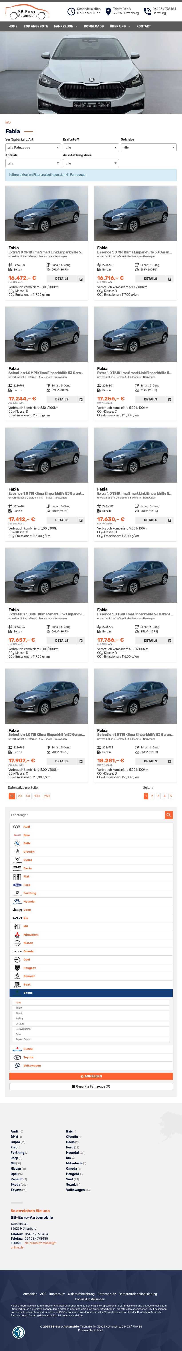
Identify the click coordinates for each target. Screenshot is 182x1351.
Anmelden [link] (93, 1076)
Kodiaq (19, 1018)
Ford (26, 884)
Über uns (118, 26)
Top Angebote (36, 26)
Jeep (27, 909)
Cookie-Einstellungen (90, 1299)
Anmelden (30, 1294)
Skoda (28, 992)
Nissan (28, 943)
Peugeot (29, 967)
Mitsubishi (31, 934)
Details (61, 279)
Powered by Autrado (91, 1330)
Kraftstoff (71, 139)
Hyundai (29, 901)
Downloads (94, 26)
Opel (26, 959)
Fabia (19, 1002)
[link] (81, 278)
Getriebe (127, 139)
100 (37, 796)
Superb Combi (23, 1039)
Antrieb (11, 155)
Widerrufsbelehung (81, 1294)
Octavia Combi (23, 1029)
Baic (26, 835)
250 (47, 796)
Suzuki (28, 1049)
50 (28, 796)
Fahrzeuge (63, 26)
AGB (43, 1294)
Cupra (27, 860)
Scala (19, 1034)
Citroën (28, 851)
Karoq (19, 1013)
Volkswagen (32, 1065)
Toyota (28, 1057)
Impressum (57, 1294)
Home (13, 26)
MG (25, 926)
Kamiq (19, 1008)
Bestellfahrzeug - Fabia (46, 243)
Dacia (27, 868)
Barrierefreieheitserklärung (138, 1294)
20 (20, 796)
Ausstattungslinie (77, 155)
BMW (26, 843)
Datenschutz (106, 1294)
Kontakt (143, 26)
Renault (29, 976)
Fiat (26, 876)
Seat (26, 984)
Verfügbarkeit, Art (19, 139)
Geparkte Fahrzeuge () (93, 1086)
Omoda (28, 951)
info (8, 122)
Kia (25, 918)
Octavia (20, 1023)
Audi (26, 826)
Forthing (29, 893)
